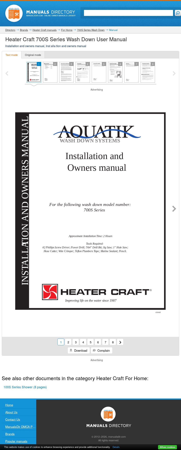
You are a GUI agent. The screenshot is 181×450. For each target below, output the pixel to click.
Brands (10, 434)
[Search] (178, 13)
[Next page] (174, 209)
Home (9, 405)
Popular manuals (16, 441)
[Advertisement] (90, 96)
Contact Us (12, 419)
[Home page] (14, 13)
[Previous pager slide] (7, 73)
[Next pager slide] (174, 73)
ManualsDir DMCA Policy (20, 426)
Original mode (33, 55)
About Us (11, 412)
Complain (103, 350)
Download (80, 350)
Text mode (11, 55)
